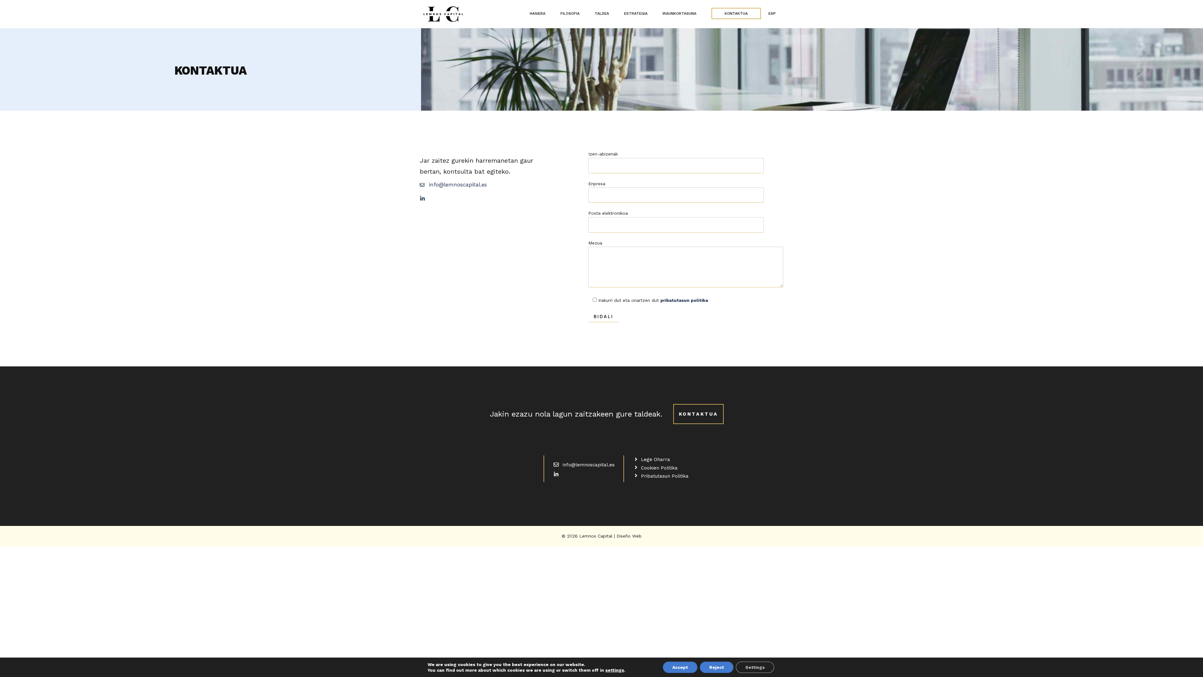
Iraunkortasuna (679, 13)
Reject (716, 667)
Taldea (602, 13)
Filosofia (570, 13)
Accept (680, 667)
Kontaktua (736, 13)
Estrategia (636, 13)
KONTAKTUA (698, 414)
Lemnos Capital (596, 535)
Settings (755, 667)
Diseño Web (629, 535)
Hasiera (537, 13)
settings (614, 670)
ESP (772, 13)
